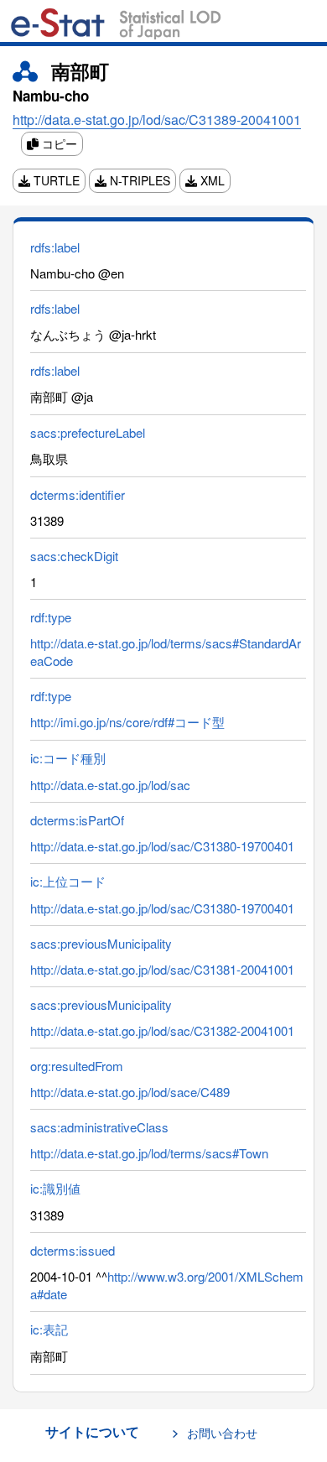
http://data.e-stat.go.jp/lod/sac (110, 784)
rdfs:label (55, 247)
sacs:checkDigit (74, 556)
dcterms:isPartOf (77, 820)
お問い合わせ (222, 1433)
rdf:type (50, 617)
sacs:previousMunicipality (101, 943)
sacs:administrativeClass (99, 1127)
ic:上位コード (68, 881)
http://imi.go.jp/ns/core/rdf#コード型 (127, 722)
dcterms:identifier (77, 494)
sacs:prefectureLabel (87, 432)
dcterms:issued (72, 1250)
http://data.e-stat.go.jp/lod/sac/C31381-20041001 (162, 969)
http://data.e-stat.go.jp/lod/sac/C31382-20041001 (162, 1030)
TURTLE (55, 180)
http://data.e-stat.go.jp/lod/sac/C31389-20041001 (157, 119)
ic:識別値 (55, 1188)
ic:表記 (49, 1329)
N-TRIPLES (138, 180)
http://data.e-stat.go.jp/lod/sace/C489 (130, 1091)
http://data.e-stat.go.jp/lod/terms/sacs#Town (149, 1153)
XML (211, 180)
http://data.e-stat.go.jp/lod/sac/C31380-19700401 (162, 846)
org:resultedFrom (76, 1065)
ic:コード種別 (68, 758)
